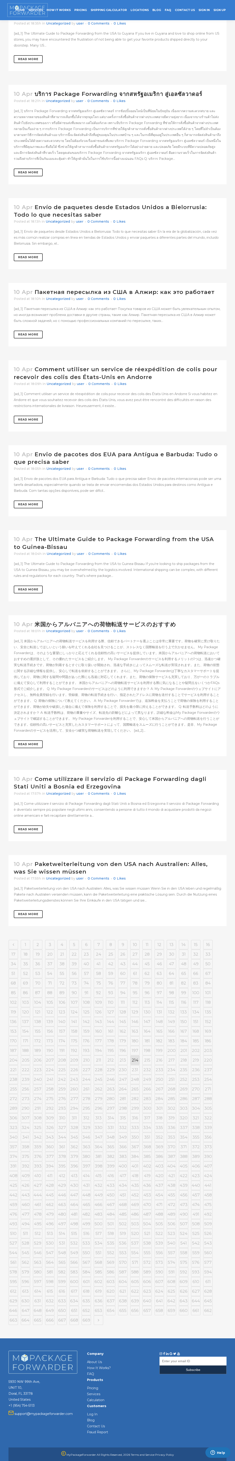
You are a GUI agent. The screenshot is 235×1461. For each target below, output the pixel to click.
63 (159, 973)
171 (25, 1040)
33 (207, 954)
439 (183, 1185)
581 (50, 1272)
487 (147, 1214)
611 (208, 1281)
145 (123, 1021)
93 (110, 992)
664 (25, 1320)
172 (37, 1040)
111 (123, 1002)
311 (74, 1118)
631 (37, 1300)
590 (159, 1272)
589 (147, 1272)
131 (159, 1012)
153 (13, 1031)
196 (123, 1050)
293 (62, 1108)
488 (159, 1214)
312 (86, 1118)
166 (171, 1031)
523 (171, 1233)
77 (122, 983)
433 (111, 1185)
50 (207, 963)
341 (25, 1137)
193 (86, 1050)
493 (13, 1223)
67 (207, 973)
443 (26, 1195)
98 (171, 992)
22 (74, 954)
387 (171, 1156)
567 (86, 1262)
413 (74, 1175)
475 (208, 1204)
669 (86, 1320)
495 (38, 1223)
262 (98, 1089)
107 (74, 1002)
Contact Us (96, 1426)
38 (61, 963)
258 (49, 1089)
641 (159, 1300)
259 (62, 1089)
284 (159, 1098)
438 (171, 1185)
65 (183, 973)
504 (147, 1223)
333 (135, 1127)
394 (50, 1166)
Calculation (95, 1400)
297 (111, 1108)
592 (183, 1272)
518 (111, 1233)
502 (123, 1223)
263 (111, 1089)
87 (37, 992)
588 (135, 1272)
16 (208, 944)
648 (38, 1310)
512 (38, 1233)
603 (111, 1281)
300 (147, 1108)
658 (159, 1310)
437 (159, 1185)
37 (49, 963)
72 (61, 983)
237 (208, 1069)
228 (98, 1069)
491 (196, 1214)
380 (86, 1156)
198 (147, 1050)
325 (37, 1127)
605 (135, 1281)
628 (208, 1291)
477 (25, 1214)
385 (147, 1156)
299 (135, 1108)
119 (13, 1012)
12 (159, 944)
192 (74, 1050)
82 (183, 983)
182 (159, 1040)
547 (49, 1252)
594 (208, 1272)
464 (74, 1204)
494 (26, 1223)
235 (183, 1069)
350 (135, 1137)
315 (123, 1118)
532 (74, 1243)
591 (171, 1272)
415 (98, 1175)
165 (159, 1031)
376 (38, 1156)
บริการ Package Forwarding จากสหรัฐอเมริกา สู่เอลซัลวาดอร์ (118, 94)
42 (110, 963)
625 (171, 1291)
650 (62, 1310)
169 (208, 1031)
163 (135, 1031)
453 (147, 1195)
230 (123, 1069)
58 (98, 973)
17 (13, 954)
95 (135, 992)
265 (135, 1089)
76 (110, 983)
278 (86, 1098)
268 (171, 1089)
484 (111, 1214)
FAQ (90, 1374)
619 (98, 1291)
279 (98, 1098)
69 (25, 983)
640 (147, 1300)
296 (98, 1108)
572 (147, 1262)
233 (159, 1069)
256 (25, 1089)
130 (147, 1012)
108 (86, 1002)
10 (135, 944)
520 (135, 1233)
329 (86, 1127)
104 (37, 1002)
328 (74, 1127)
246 (111, 1079)
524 (183, 1233)
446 (62, 1195)
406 (196, 1166)
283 (147, 1098)
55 (62, 973)
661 (196, 1310)
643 (183, 1300)
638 (123, 1300)
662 (208, 1310)
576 (195, 1262)
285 (171, 1098)
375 (25, 1156)
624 (159, 1291)
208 (62, 1060)
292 (50, 1108)
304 (196, 1108)
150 (183, 1021)
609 (183, 1281)
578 (13, 1272)
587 (122, 1272)
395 (62, 1166)
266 (147, 1089)
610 (196, 1281)
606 (147, 1281)
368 (147, 1146)
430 (74, 1185)
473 (183, 1204)
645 (208, 1300)
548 (62, 1252)
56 (74, 973)
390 (208, 1156)
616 (62, 1291)
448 (86, 1195)
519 (123, 1233)
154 (25, 1031)
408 (13, 1175)
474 (196, 1204)
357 (13, 1146)
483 (98, 1214)
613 (25, 1291)
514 (62, 1233)
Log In (92, 1414)
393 (38, 1166)
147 (147, 1021)
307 (25, 1118)
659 (171, 1310)
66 (195, 973)
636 (98, 1300)
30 (171, 954)
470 (147, 1204)
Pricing (92, 1388)
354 (183, 1137)
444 (38, 1195)
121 (37, 1012)
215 (147, 1060)
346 (86, 1137)
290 (25, 1108)
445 (50, 1195)
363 (86, 1146)
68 (13, 983)
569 (110, 1262)
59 (110, 973)
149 (171, 1021)
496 (50, 1223)
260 (74, 1089)
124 (74, 1012)
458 (208, 1195)
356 (208, 1137)
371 (183, 1146)
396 (74, 1166)
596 (25, 1281)
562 (25, 1262)
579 (25, 1272)
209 (74, 1060)
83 (195, 983)
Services (93, 1394)
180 (135, 1040)
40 (86, 963)
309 (50, 1118)
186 (208, 1040)
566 (74, 1262)
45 (147, 963)
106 (62, 1002)
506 (171, 1223)
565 (62, 1262)
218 (183, 1060)
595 (13, 1281)
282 (135, 1098)
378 (62, 1156)
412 (62, 1175)
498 (74, 1223)
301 (159, 1108)
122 (50, 1012)
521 (147, 1233)
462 (50, 1204)
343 (50, 1137)
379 (74, 1156)
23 (86, 954)
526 (208, 1233)
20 (50, 954)
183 (171, 1040)
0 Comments (98, 23)
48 (183, 963)
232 (147, 1069)
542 (196, 1243)
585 (98, 1272)
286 (183, 1098)
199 (159, 1050)
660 (183, 1310)
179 (123, 1040)
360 (50, 1146)
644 (196, 1300)
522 (159, 1233)
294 (74, 1108)
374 (13, 1156)
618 (86, 1291)
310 (62, 1118)
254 (208, 1079)
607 (159, 1281)
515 (74, 1233)
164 (147, 1031)
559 (195, 1252)
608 (171, 1281)
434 (123, 1185)
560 (208, 1252)
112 (135, 1002)
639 (135, 1300)
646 (13, 1310)
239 (25, 1079)
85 (13, 992)
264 (123, 1089)
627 (196, 1291)
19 (38, 954)
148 (159, 1021)
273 (25, 1098)
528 (25, 1243)
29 (159, 954)
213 (123, 1060)
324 (25, 1127)
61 (135, 973)
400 (123, 1166)
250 (159, 1079)
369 (159, 1146)
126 (98, 1012)
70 (37, 983)
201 (183, 1050)
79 (147, 983)
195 (111, 1050)
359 (37, 1146)
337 (183, 1127)
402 (147, 1166)
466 (98, 1204)
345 (74, 1137)
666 (50, 1320)
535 (110, 1243)
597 (37, 1281)
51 (13, 973)
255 (13, 1089)
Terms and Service (142, 1454)
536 (122, 1243)
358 (25, 1146)
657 (147, 1310)
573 (159, 1262)
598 (49, 1281)
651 (74, 1310)
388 (183, 1156)
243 (74, 1079)
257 (37, 1089)
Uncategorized (58, 23)
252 (183, 1079)
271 (208, 1089)
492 (208, 1214)
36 (37, 963)
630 (25, 1300)
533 (86, 1243)
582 (62, 1272)
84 (208, 983)
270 (196, 1089)
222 (25, 1069)
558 (183, 1252)
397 (86, 1166)
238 (13, 1079)
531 (62, 1243)
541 (183, 1243)
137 (25, 1021)
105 (50, 1002)
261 (86, 1089)
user (80, 23)
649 (50, 1310)
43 (123, 963)
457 (196, 1195)
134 (196, 1012)
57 (86, 973)
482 (86, 1214)
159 (86, 1031)
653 (98, 1310)
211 (98, 1060)
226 (74, 1069)
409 (26, 1175)
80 (159, 983)
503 (135, 1223)
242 (62, 1079)
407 (208, 1166)
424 (208, 1175)
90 (74, 992)
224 (50, 1069)
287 (196, 1098)
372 (196, 1146)
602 (98, 1281)
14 (184, 944)
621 (123, 1291)
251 (171, 1079)
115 (171, 1002)
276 (62, 1098)
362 (74, 1146)
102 (13, 1002)
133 (183, 1012)
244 (86, 1079)
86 (25, 992)
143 (98, 1021)
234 (171, 1069)
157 (62, 1031)
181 (147, 1040)
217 (171, 1060)
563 (37, 1262)
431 (86, 1185)
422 (183, 1175)
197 (135, 1050)
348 (111, 1137)
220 (208, 1060)
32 (195, 954)
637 (111, 1300)
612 (13, 1291)
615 (50, 1291)
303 (183, 1108)
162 (123, 1031)
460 (26, 1204)
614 (37, 1291)
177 (98, 1040)
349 (123, 1137)
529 (37, 1243)
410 (37, 1175)
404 (171, 1166)
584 (86, 1272)
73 (74, 983)
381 (98, 1156)
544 (13, 1252)
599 (62, 1281)
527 (13, 1243)
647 (25, 1310)
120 (25, 1012)
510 (13, 1233)
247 (123, 1079)
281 (123, 1098)
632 (50, 1300)
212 (110, 1060)
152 (208, 1021)
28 (147, 954)
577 (208, 1262)
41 (98, 963)
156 (50, 1031)
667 (62, 1320)
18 (26, 954)
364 (98, 1146)
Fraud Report (97, 1432)
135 (208, 1012)
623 (147, 1291)
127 (110, 1012)
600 (74, 1281)
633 (62, 1300)
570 (123, 1262)
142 (86, 1021)
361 (62, 1146)
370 (171, 1146)
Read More (28, 59)
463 (62, 1204)
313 (98, 1118)
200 (172, 1050)
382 (111, 1156)
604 (123, 1281)
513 (50, 1233)
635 (86, 1300)
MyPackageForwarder (81, 1454)
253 (195, 1079)
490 (184, 1214)
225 (62, 1069)
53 (37, 973)
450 (111, 1195)
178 (110, 1040)
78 (134, 983)
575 (183, 1262)
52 (25, 973)
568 (98, 1262)
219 (196, 1060)
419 (147, 1175)
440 (196, 1185)
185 (196, 1040)
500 (98, 1223)
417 (123, 1175)
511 (25, 1233)
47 (171, 963)
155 (38, 1031)
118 (208, 1002)
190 (50, 1050)
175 (74, 1040)
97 (159, 992)
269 (183, 1089)
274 (38, 1098)
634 (74, 1300)
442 (13, 1195)
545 (25, 1252)
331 (110, 1127)
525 (195, 1233)
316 (135, 1118)
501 (110, 1223)
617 (74, 1291)
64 (171, 973)
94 (123, 992)
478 (38, 1214)
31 (184, 954)
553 (122, 1252)
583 (74, 1272)
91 (86, 992)
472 (171, 1204)
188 (25, 1050)
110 (110, 1002)
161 (110, 1031)
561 (13, 1262)
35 (25, 963)
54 (49, 973)
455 (171, 1195)
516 (86, 1233)
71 (50, 983)
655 (122, 1310)
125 (86, 1012)
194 (98, 1050)
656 (135, 1310)
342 (38, 1137)
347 (98, 1137)
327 (62, 1127)
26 (122, 954)
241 (50, 1079)
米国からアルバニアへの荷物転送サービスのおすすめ (105, 624)
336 (171, 1127)
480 (62, 1214)
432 (98, 1185)
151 (195, 1021)
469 (135, 1204)
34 (13, 963)
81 (171, 983)
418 (135, 1175)
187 (13, 1050)
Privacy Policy (164, 1454)
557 (171, 1252)
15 (196, 944)
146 (135, 1021)
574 (171, 1262)
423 (196, 1175)
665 (37, 1320)
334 (147, 1127)
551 (98, 1252)
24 (98, 954)
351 (147, 1137)
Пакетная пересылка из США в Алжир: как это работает (125, 292)
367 (135, 1146)
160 (98, 1031)
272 (13, 1098)
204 (13, 1060)
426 (25, 1185)
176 (86, 1040)
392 (25, 1166)
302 (171, 1108)
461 (37, 1204)
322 (208, 1118)
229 (111, 1069)
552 (110, 1252)
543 (208, 1243)
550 (86, 1252)
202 (196, 1050)
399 (111, 1166)
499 (86, 1223)
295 (86, 1108)
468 (123, 1204)
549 (74, 1252)
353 (171, 1137)
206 (38, 1060)
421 (171, 1175)
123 (62, 1012)
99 (183, 992)
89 (61, 992)
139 (50, 1021)
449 (99, 1195)
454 (159, 1195)
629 (13, 1300)
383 (123, 1156)
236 (196, 1069)
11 (147, 944)
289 (13, 1108)
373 (208, 1146)
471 (159, 1204)
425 (13, 1185)
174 (62, 1040)
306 (13, 1118)
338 (196, 1127)
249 (147, 1079)
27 (134, 954)
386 (159, 1156)
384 (135, 1156)
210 (86, 1060)
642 (171, 1300)
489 (171, 1214)
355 (195, 1137)
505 (159, 1223)
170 (13, 1040)
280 (111, 1098)
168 (196, 1031)
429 (62, 1185)
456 (183, 1195)
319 (171, 1118)
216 (159, 1060)
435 (135, 1185)
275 (49, 1098)
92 (98, 992)
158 (74, 1031)
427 (38, 1185)
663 (13, 1320)
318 (159, 1118)
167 (183, 1031)
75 (98, 983)
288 (208, 1098)
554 (135, 1252)
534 (98, 1243)
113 (147, 1002)
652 (86, 1310)
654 (111, 1310)
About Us (94, 1362)
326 (50, 1127)
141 (74, 1021)
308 (38, 1118)
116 (183, 1002)
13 (171, 944)
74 (86, 983)
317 (147, 1118)
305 (208, 1108)
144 (110, 1021)
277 (74, 1098)
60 (123, 973)
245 (98, 1079)
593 (195, 1272)
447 (74, 1195)
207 (50, 1060)
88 (49, 992)
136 (13, 1021)
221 (13, 1069)
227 (86, 1069)
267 (159, 1089)
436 (147, 1185)
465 (86, 1204)
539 (159, 1243)
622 (135, 1291)
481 (74, 1214)
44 (135, 963)
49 (196, 963)
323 (13, 1127)
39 (74, 963)
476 (13, 1214)
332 (123, 1127)
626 (183, 1291)
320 (183, 1118)
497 (62, 1223)
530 (50, 1243)
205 (25, 1060)
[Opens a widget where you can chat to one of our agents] (217, 1453)
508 (196, 1223)
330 (98, 1127)
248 (135, 1079)
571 (135, 1262)
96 (147, 992)
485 (123, 1214)
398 (98, 1166)
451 (123, 1195)
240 (38, 1079)
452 (135, 1195)
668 (74, 1320)
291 (37, 1108)
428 (50, 1185)
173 (50, 1040)
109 (98, 1002)
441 (207, 1185)
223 (38, 1069)
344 (62, 1137)
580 (38, 1272)
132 (171, 1012)
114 (159, 1002)
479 (50, 1214)
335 (159, 1127)
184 (183, 1040)
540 (171, 1243)
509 (208, 1223)
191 (62, 1050)
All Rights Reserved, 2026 (113, 1454)
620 (111, 1291)
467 (111, 1204)
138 (37, 1021)
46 (159, 963)
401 (134, 1166)
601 (86, 1281)
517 (98, 1233)
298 (123, 1108)
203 (208, 1050)
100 (195, 992)
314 (110, 1118)
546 (38, 1252)
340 (13, 1137)
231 (135, 1069)
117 (196, 1002)
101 (208, 992)
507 (183, 1223)
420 (159, 1175)
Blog (91, 1420)
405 (183, 1166)
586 (110, 1272)
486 (135, 1214)
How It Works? (99, 1368)
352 (159, 1137)
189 (37, 1050)
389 (196, 1156)
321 (196, 1118)
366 (123, 1146)
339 (208, 1127)
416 (110, 1175)
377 (50, 1156)
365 (110, 1146)
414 (86, 1175)
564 (50, 1262)
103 (25, 1002)
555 (147, 1252)
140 (62, 1021)
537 (135, 1243)
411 (50, 1175)
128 (123, 1012)
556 (159, 1252)
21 (62, 954)
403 (159, 1166)
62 (147, 973)
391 (13, 1166)
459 (13, 1204)
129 (135, 1012)
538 (147, 1243)
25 (110, 954)
